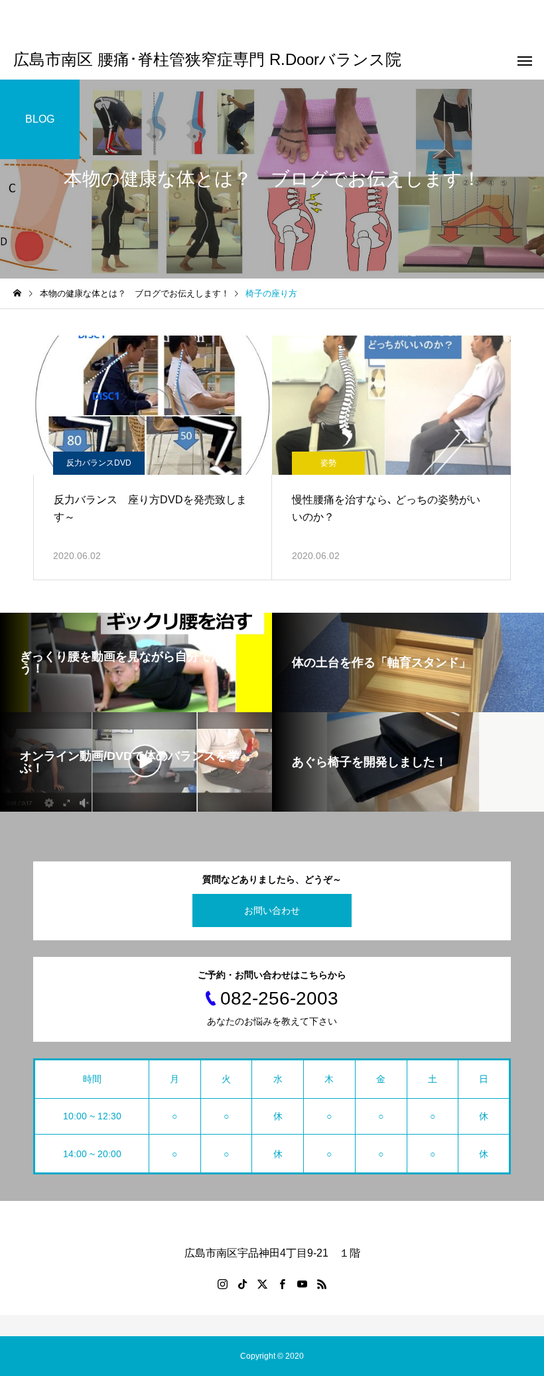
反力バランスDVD (98, 463)
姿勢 (328, 463)
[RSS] (321, 1283)
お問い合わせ (272, 910)
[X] (262, 1283)
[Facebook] (282, 1283)
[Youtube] (301, 1283)
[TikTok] (242, 1283)
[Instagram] (222, 1283)
